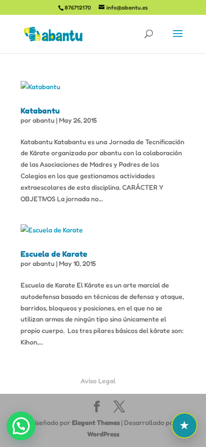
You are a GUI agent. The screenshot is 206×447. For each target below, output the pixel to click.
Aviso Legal (97, 381)
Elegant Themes (96, 422)
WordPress (103, 434)
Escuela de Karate (54, 254)
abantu (44, 120)
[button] (21, 426)
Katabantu (40, 110)
